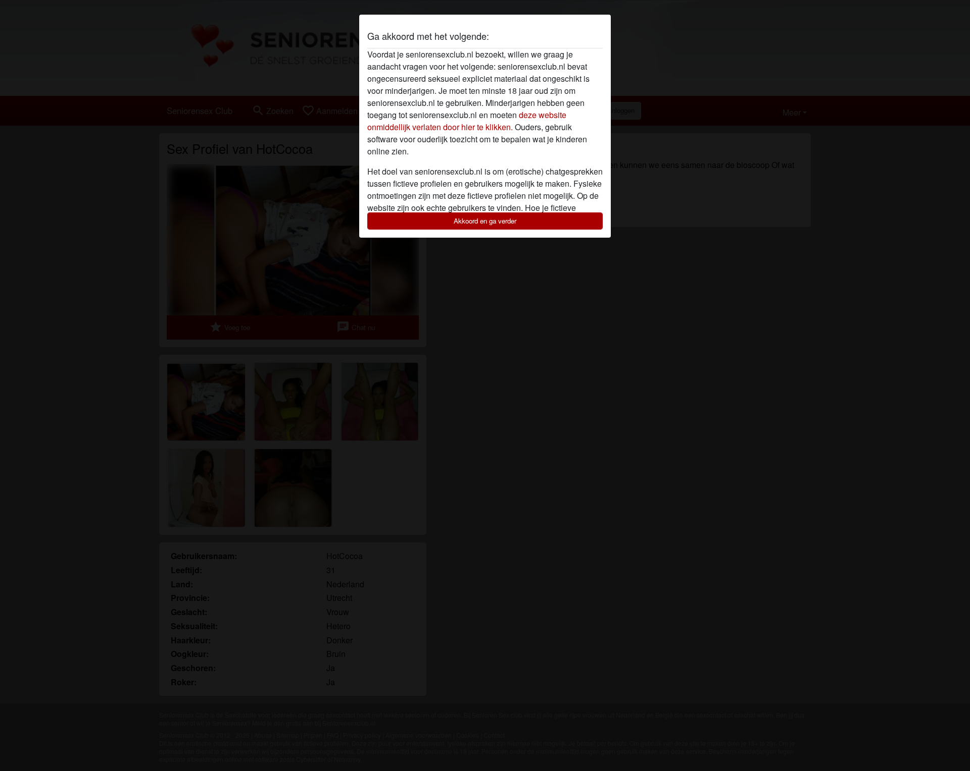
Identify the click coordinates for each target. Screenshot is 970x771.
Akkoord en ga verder (485, 221)
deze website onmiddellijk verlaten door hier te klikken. (466, 121)
